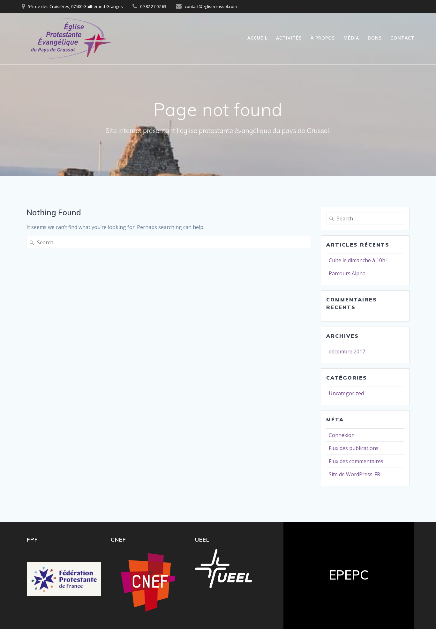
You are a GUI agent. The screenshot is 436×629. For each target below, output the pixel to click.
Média (351, 38)
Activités (289, 38)
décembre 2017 (347, 351)
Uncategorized (346, 393)
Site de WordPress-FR (354, 474)
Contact (402, 38)
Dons (375, 38)
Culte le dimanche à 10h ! (358, 260)
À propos (323, 38)
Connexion (342, 435)
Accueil (257, 38)
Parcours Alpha (347, 273)
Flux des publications (354, 448)
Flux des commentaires (356, 461)
